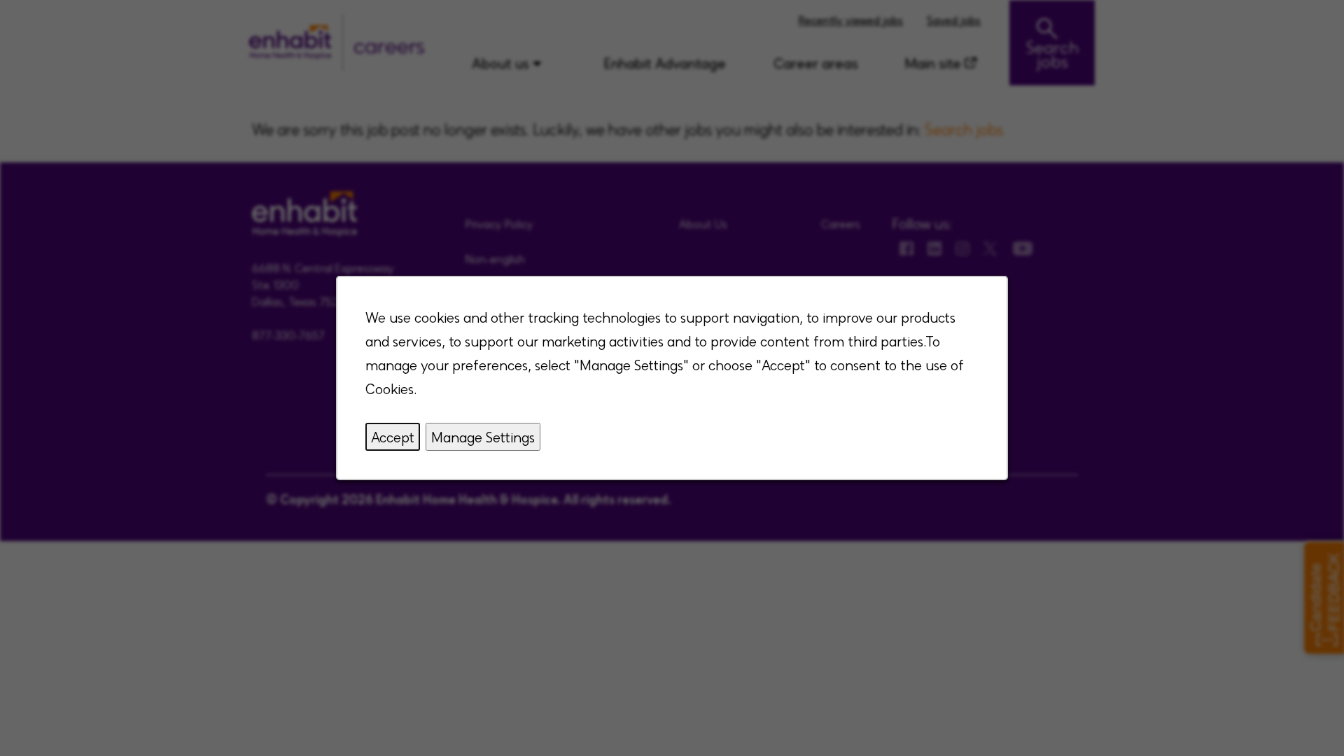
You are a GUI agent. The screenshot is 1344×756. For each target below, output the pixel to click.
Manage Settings (483, 436)
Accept (392, 436)
